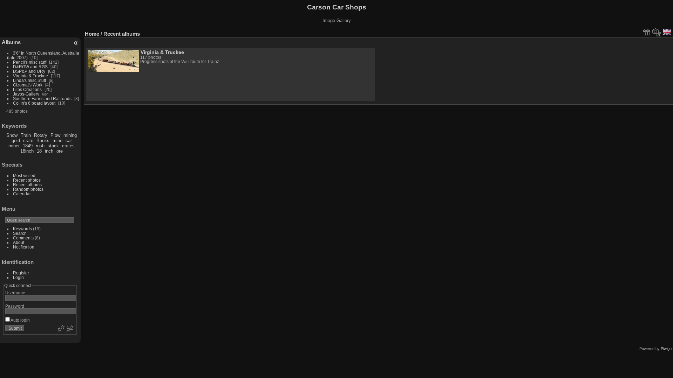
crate (28, 140)
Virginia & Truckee (30, 76)
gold (16, 140)
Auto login (20, 320)
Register (21, 273)
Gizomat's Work (27, 85)
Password (14, 306)
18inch (27, 151)
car (69, 140)
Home (92, 34)
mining (70, 135)
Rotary (40, 135)
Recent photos (27, 180)
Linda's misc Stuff (29, 80)
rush (40, 145)
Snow (12, 135)
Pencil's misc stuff (29, 62)
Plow (55, 135)
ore (59, 151)
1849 (28, 145)
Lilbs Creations (27, 89)
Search (20, 233)
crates (68, 145)
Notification (23, 247)
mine (57, 140)
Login (18, 277)
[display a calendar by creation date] (656, 32)
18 (39, 151)
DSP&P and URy (29, 71)
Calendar (22, 193)
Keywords (22, 228)
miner (14, 145)
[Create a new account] (60, 329)
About (18, 242)
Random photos (28, 189)
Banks (42, 140)
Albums (11, 42)
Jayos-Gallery (26, 94)
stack (53, 145)
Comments (23, 238)
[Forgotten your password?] (69, 329)
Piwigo (666, 348)
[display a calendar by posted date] (646, 32)
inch (49, 151)
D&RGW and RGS (30, 66)
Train (26, 135)
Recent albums (27, 184)
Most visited (24, 175)
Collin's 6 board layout (34, 103)
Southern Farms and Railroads (42, 98)
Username (15, 292)
